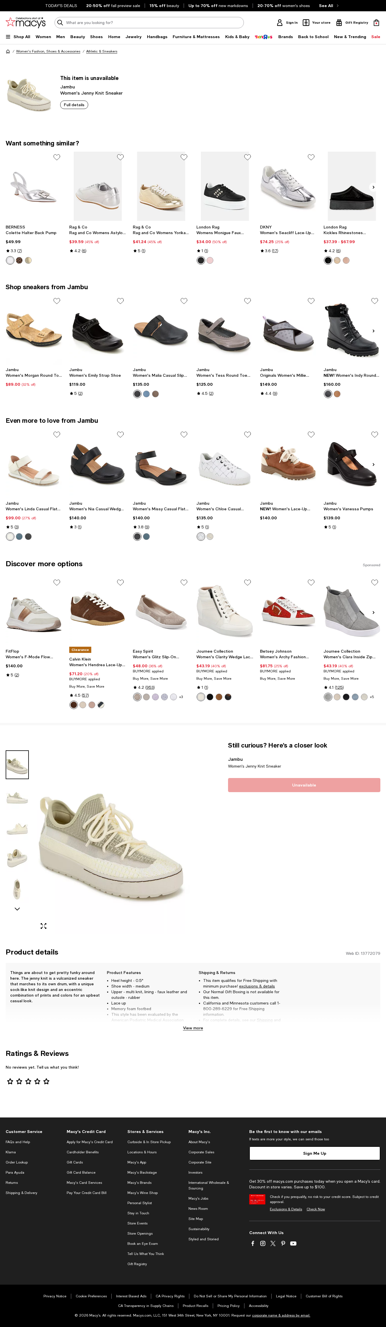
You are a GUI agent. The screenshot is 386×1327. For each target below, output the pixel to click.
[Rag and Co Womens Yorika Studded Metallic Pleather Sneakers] (161, 186)
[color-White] (10, 536)
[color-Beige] (337, 260)
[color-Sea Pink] (91, 704)
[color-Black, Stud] (210, 697)
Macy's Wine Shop (142, 1193)
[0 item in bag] (376, 22)
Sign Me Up (314, 1153)
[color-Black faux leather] (201, 260)
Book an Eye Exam (142, 1244)
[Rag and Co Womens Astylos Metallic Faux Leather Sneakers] (97, 186)
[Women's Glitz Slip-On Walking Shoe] (161, 611)
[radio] (10, 260)
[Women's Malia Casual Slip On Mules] (161, 330)
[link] (34, 244)
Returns (210, 1025)
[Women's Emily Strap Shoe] (97, 330)
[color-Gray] (328, 697)
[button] (98, 837)
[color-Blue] (355, 697)
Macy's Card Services (84, 1183)
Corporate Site (199, 1162)
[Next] (373, 187)
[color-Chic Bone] (82, 704)
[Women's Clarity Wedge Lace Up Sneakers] (224, 611)
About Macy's (199, 1142)
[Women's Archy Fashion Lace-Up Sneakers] (288, 611)
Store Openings (140, 1234)
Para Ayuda (15, 1173)
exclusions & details (257, 986)
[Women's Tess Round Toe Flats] (224, 330)
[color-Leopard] (19, 260)
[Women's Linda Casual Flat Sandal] (34, 463)
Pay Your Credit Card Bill (87, 1193)
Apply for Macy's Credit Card (90, 1142)
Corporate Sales (201, 1152)
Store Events (137, 1223)
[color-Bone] (364, 697)
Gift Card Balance (81, 1173)
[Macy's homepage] (8, 51)
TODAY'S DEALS (61, 5)
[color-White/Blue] (100, 704)
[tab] (17, 764)
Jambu (67, 86)
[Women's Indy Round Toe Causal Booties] (352, 330)
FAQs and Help (18, 1142)
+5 (372, 697)
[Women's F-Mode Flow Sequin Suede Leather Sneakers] (34, 611)
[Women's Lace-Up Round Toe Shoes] (288, 463)
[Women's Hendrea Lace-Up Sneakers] (97, 611)
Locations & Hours (142, 1152)
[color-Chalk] (210, 536)
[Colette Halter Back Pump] (34, 186)
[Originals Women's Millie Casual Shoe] (288, 330)
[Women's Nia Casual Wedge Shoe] (97, 463)
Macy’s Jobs (198, 1198)
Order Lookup (17, 1162)
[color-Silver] (10, 260)
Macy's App (136, 1162)
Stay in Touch (138, 1213)
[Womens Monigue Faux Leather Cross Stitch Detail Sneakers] (224, 186)
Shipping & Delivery (21, 1193)
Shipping (265, 1020)
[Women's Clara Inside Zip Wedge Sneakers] (352, 611)
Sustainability (198, 1229)
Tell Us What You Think (145, 1254)
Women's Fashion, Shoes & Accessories (48, 51)
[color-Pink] (346, 260)
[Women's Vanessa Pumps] (352, 463)
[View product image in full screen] (43, 926)
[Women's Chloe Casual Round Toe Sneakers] (224, 463)
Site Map (195, 1219)
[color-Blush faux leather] (210, 260)
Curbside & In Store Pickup (149, 1142)
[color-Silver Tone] (164, 697)
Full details (74, 104)
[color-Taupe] (155, 394)
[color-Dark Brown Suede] (73, 704)
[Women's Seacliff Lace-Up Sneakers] (288, 186)
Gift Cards (75, 1162)
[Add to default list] (56, 157)
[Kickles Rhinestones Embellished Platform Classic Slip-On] (352, 186)
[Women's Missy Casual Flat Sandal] (161, 463)
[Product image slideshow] (113, 837)
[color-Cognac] (219, 697)
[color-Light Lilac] (155, 697)
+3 (181, 697)
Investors (195, 1173)
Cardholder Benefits (83, 1152)
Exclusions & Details (286, 1209)
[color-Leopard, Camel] (228, 697)
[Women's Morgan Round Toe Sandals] (34, 330)
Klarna (11, 1152)
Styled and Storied (203, 1239)
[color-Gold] (28, 260)
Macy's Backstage (142, 1173)
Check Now (316, 1209)
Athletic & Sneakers (101, 51)
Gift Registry (137, 1264)
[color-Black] (328, 260)
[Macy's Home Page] (25, 22)
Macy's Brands (139, 1183)
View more (193, 1027)
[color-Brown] (337, 394)
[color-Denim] (146, 394)
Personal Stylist (139, 1203)
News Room (198, 1209)
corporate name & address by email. (281, 1315)
